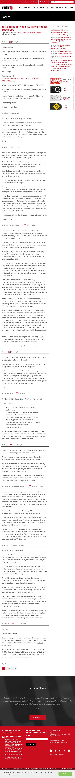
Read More (36, 717)
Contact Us (34, 2)
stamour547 (54, 45)
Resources (59, 7)
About (66, 7)
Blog (29, 7)
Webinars (56, 754)
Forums (19, 33)
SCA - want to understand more (59, 69)
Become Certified (38, 7)
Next (9, 668)
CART (43, 2)
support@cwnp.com (61, 742)
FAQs (61, 754)
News (72, 7)
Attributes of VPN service (60, 30)
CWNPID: (29, 736)
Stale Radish (54, 56)
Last (14, 668)
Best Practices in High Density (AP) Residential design (61, 65)
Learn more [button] (13, 775)
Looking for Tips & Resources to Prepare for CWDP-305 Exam (61, 61)
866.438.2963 (59, 740)
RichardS (53, 64)
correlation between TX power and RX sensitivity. (24, 28)
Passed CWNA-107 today (60, 32)
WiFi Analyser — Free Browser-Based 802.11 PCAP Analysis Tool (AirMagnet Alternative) (61, 40)
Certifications (22, 7)
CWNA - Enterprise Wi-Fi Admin (32, 33)
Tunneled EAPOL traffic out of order (61, 57)
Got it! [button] (65, 774)
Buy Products (50, 7)
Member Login (24, 2)
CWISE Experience (65, 51)
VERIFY (30, 745)
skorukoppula (55, 37)
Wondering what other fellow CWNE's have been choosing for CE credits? (60, 47)
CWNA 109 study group (65, 54)
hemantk (53, 54)
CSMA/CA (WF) (7, 733)
